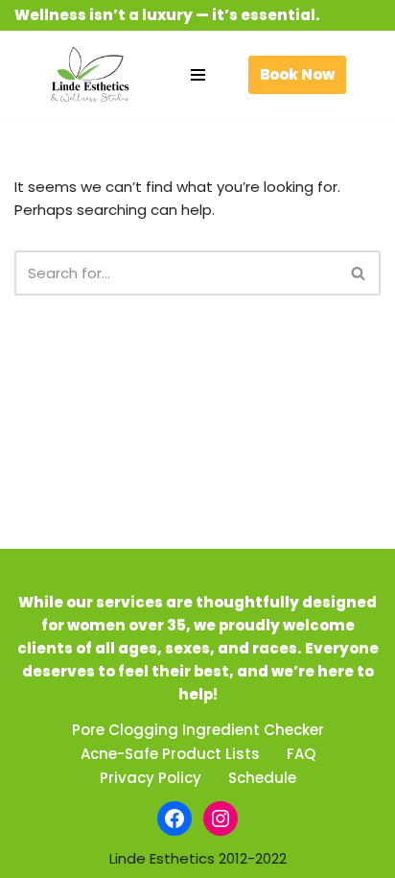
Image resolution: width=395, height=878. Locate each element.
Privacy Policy (150, 778)
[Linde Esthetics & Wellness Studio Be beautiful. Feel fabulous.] (90, 74)
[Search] (359, 273)
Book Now (297, 74)
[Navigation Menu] (198, 74)
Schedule (262, 778)
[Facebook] (174, 818)
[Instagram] (220, 818)
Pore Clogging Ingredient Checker (198, 730)
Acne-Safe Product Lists (170, 754)
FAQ (301, 754)
